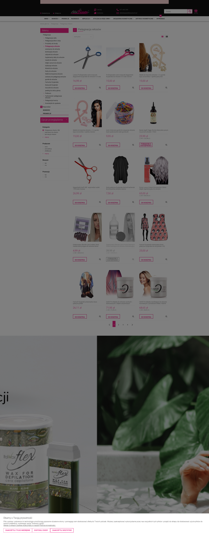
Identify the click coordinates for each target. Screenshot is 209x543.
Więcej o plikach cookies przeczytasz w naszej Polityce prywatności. (29, 525)
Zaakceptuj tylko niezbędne (17, 530)
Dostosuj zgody (41, 530)
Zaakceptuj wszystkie (62, 530)
